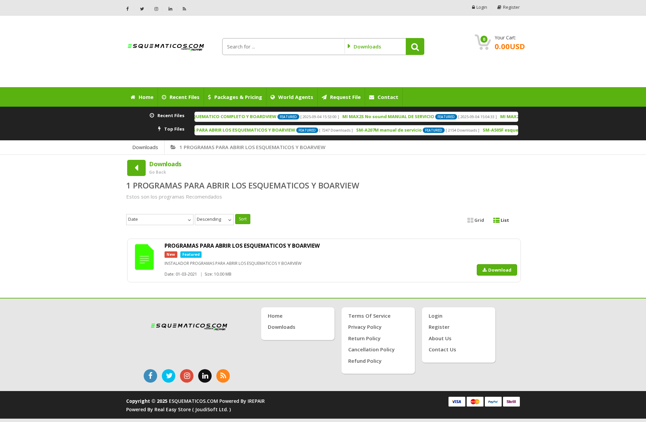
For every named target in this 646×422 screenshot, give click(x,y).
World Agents (295, 97)
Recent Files (185, 97)
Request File (345, 97)
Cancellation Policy (371, 349)
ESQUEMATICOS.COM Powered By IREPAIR (217, 401)
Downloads (145, 147)
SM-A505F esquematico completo (507, 130)
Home (146, 97)
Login (481, 7)
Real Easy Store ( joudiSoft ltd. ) (192, 409)
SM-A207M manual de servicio (376, 130)
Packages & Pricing (238, 97)
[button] (415, 46)
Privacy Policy (365, 326)
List (504, 220)
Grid (478, 220)
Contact (388, 97)
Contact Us (442, 349)
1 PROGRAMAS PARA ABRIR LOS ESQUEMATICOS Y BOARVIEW (252, 147)
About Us (440, 338)
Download (499, 270)
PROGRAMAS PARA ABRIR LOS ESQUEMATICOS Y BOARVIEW (218, 130)
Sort (243, 219)
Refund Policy (365, 360)
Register (511, 7)
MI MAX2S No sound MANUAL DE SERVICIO (375, 116)
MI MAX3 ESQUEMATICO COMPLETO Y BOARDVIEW (208, 116)
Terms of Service (369, 315)
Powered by (140, 409)
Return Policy (364, 338)
